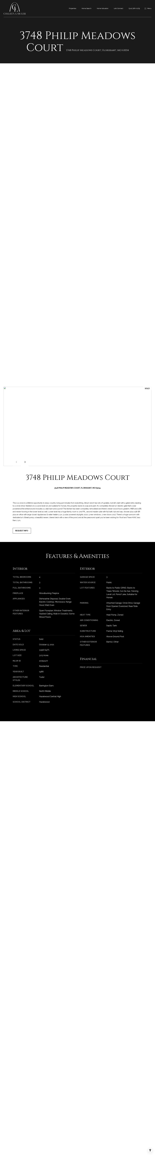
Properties (72, 8)
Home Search (86, 8)
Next (25, 462)
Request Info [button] (21, 531)
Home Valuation (102, 8)
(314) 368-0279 (134, 8)
